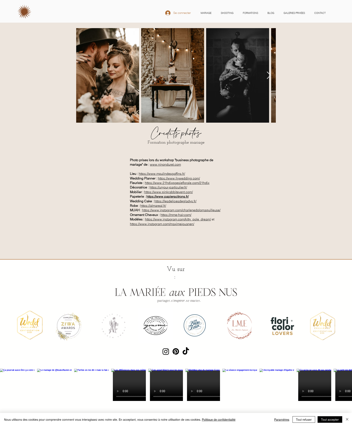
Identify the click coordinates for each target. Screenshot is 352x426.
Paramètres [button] (281, 419)
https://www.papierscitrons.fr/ (167, 196)
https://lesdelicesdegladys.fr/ (175, 201)
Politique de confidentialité (218, 419)
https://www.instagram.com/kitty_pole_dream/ (178, 219)
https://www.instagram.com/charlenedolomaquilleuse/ (181, 210)
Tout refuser (304, 419)
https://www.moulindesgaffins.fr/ (162, 174)
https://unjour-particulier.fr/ (168, 187)
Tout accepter (330, 419)
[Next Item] (268, 75)
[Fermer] (347, 419)
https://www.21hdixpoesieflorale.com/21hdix (177, 183)
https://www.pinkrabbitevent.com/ (168, 192)
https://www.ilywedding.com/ (179, 178)
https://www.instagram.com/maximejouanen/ (162, 224)
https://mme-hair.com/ (176, 215)
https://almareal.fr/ (153, 206)
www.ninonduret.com (165, 164)
